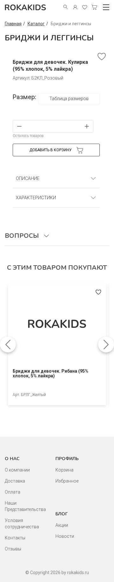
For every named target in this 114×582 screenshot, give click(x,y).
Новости (64, 536)
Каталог (36, 23)
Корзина (64, 469)
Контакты (15, 537)
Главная (13, 23)
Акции (61, 525)
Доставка (15, 480)
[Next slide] (106, 344)
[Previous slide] (8, 344)
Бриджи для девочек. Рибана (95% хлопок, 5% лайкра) (50, 373)
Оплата (12, 492)
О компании (17, 469)
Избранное (67, 480)
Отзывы (13, 548)
